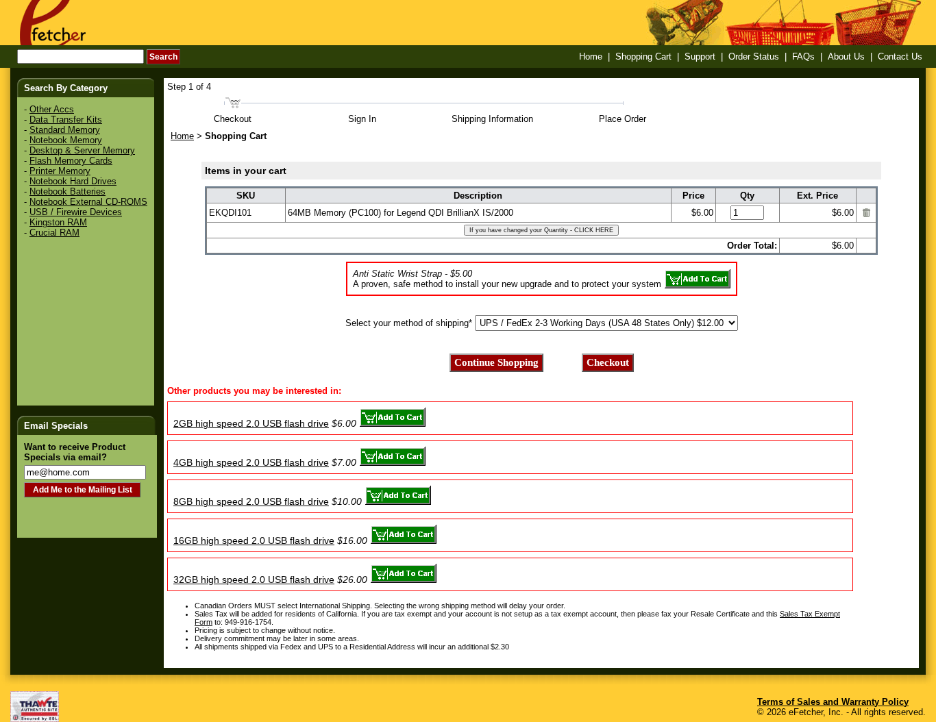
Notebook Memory (65, 140)
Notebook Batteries (67, 191)
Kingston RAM (58, 222)
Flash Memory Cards (70, 160)
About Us (846, 56)
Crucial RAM (54, 232)
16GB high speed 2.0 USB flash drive (253, 540)
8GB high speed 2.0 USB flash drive (251, 501)
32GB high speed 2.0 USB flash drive (253, 579)
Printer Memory (59, 171)
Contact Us (900, 56)
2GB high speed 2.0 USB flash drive (251, 423)
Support (700, 56)
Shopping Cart (643, 56)
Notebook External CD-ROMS (88, 202)
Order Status (753, 56)
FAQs (803, 56)
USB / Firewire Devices (75, 212)
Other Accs (51, 109)
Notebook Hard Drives (72, 181)
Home (590, 56)
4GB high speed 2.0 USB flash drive (251, 462)
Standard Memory (64, 130)
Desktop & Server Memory (82, 150)
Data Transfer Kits (65, 119)
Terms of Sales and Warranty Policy (833, 702)
